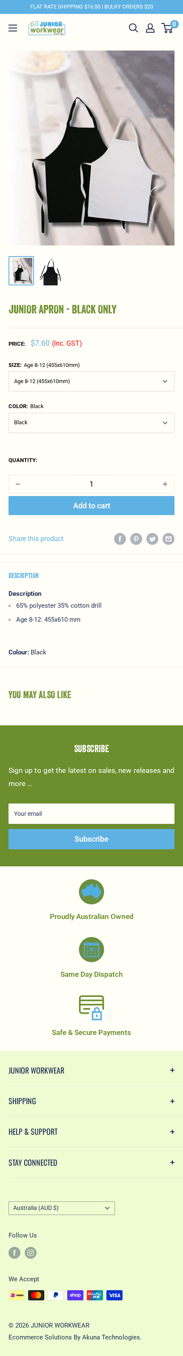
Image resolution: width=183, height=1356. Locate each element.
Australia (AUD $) (36, 1208)
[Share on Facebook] (120, 539)
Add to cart (91, 505)
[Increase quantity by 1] (165, 484)
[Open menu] (13, 28)
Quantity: (23, 460)
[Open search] (133, 28)
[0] (167, 28)
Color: (26, 406)
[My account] (150, 28)
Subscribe (91, 838)
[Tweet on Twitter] (152, 539)
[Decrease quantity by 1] (18, 484)
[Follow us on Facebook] (14, 1252)
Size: (44, 365)
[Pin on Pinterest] (136, 539)
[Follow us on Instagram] (31, 1252)
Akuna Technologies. (112, 1337)
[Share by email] (168, 539)
